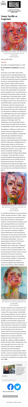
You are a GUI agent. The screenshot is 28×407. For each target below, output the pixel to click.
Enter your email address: (8, 391)
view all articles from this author (8, 380)
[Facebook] (10, 386)
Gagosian (3, 62)
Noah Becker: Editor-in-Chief (14, 402)
